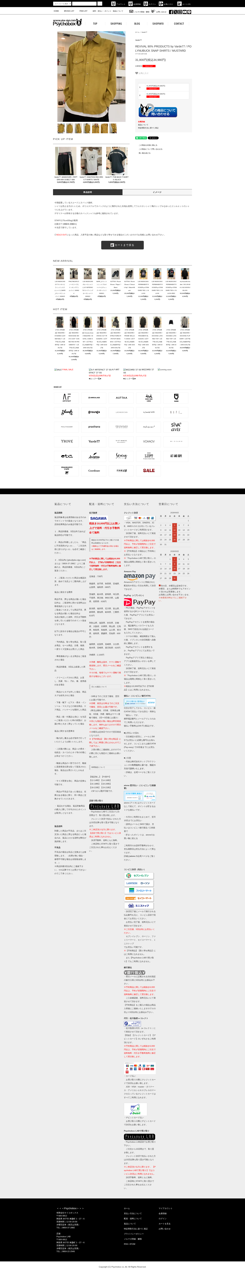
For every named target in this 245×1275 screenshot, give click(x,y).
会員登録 (137, 4)
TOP (95, 23)
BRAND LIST (69, 11)
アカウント (121, 4)
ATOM (132, 1244)
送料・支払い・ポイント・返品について (108, 11)
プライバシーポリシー (134, 1234)
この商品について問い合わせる (150, 149)
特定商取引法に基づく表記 (148, 128)
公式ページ (139, 772)
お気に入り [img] (144, 73)
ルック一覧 (95, 378)
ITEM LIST (83, 11)
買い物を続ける (145, 153)
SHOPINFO (158, 23)
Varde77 (144, 32)
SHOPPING (116, 23)
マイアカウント (166, 1208)
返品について (143, 125)
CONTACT (179, 23)
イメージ (157, 192)
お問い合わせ (161, 12)
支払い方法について (133, 1213)
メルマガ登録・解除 (141, 12)
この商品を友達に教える (148, 145)
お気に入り (168, 4)
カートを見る (165, 1224)
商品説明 (87, 192)
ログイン (152, 4)
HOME (56, 11)
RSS (126, 1244)
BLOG (137, 23)
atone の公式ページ (138, 856)
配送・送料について (133, 1218)
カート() (186, 4)
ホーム (137, 32)
